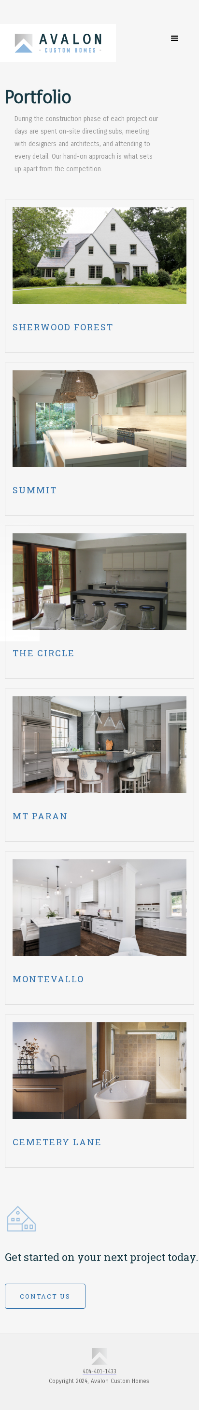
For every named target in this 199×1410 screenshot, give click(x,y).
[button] (174, 38)
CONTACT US (45, 1296)
